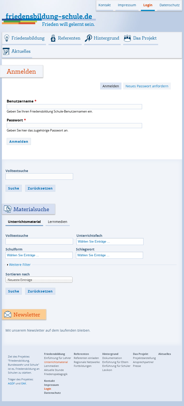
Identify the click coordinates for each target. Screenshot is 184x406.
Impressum (127, 5)
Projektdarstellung (144, 358)
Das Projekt (145, 38)
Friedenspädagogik (56, 374)
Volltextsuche (17, 170)
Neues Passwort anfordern (147, 86)
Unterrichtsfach (89, 235)
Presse (137, 366)
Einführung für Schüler (116, 366)
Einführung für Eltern (115, 362)
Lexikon (107, 370)
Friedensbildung (28, 38)
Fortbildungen (83, 366)
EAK (23, 383)
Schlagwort (85, 249)
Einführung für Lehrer (57, 358)
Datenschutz (170, 5)
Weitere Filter (20, 264)
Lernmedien (57, 221)
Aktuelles (21, 51)
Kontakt (104, 5)
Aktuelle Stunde (54, 370)
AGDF (11, 383)
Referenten (69, 38)
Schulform (14, 249)
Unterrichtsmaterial (24, 221)
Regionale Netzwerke (87, 362)
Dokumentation (112, 358)
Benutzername (21, 101)
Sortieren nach (18, 274)
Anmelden (111, 86)
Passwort (16, 120)
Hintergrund (106, 38)
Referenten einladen (86, 358)
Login (147, 5)
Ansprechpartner (143, 362)
